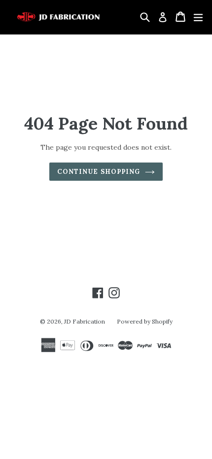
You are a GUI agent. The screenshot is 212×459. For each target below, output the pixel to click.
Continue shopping (98, 171)
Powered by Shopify (145, 321)
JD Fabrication (84, 321)
